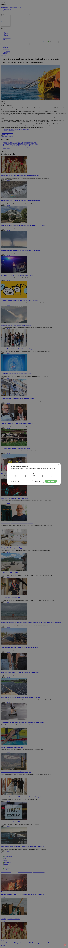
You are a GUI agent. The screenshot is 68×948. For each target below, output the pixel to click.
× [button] (58, 464)
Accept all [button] (51, 481)
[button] (15, 481)
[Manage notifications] (65, 945)
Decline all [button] (38, 481)
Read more (34, 470)
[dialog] (34, 474)
